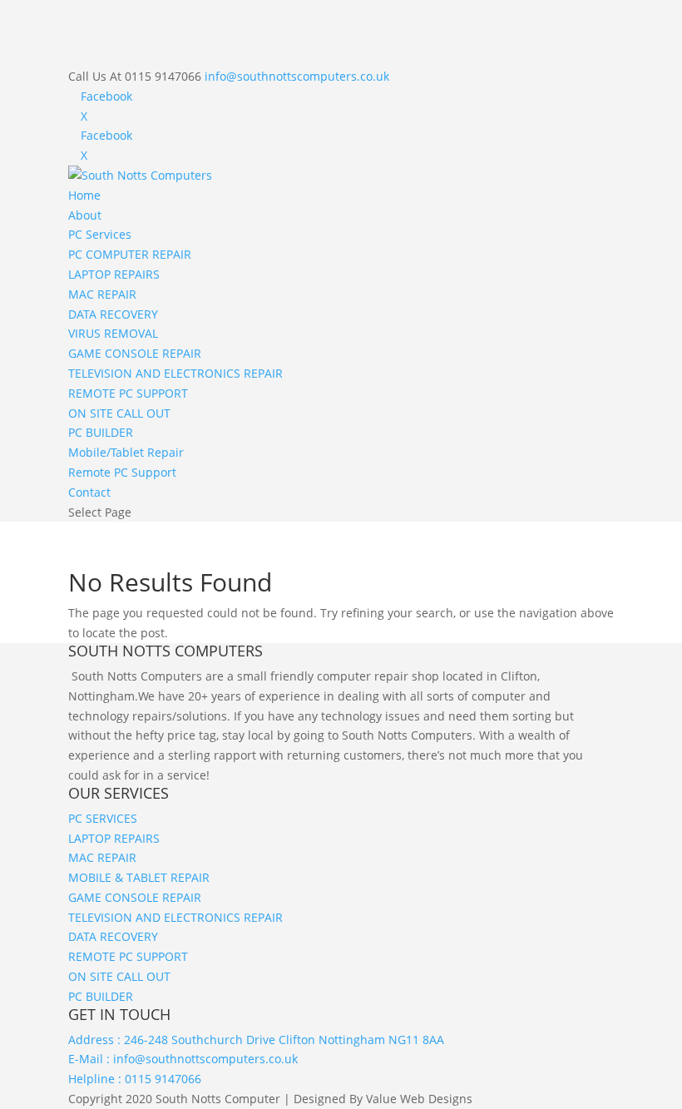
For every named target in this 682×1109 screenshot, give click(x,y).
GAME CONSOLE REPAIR (134, 353)
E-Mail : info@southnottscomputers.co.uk (183, 1059)
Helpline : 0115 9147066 (134, 1079)
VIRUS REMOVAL (113, 333)
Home (84, 195)
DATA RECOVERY (113, 314)
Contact (89, 492)
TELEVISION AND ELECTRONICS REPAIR (175, 373)
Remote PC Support (122, 472)
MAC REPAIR (102, 294)
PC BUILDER (100, 432)
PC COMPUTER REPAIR (129, 254)
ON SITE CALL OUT (119, 413)
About (84, 215)
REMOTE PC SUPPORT (128, 393)
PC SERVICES (102, 818)
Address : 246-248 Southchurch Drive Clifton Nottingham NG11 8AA (256, 1039)
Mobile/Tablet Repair (126, 452)
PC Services (99, 234)
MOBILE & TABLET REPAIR (139, 877)
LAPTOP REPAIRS (114, 274)
